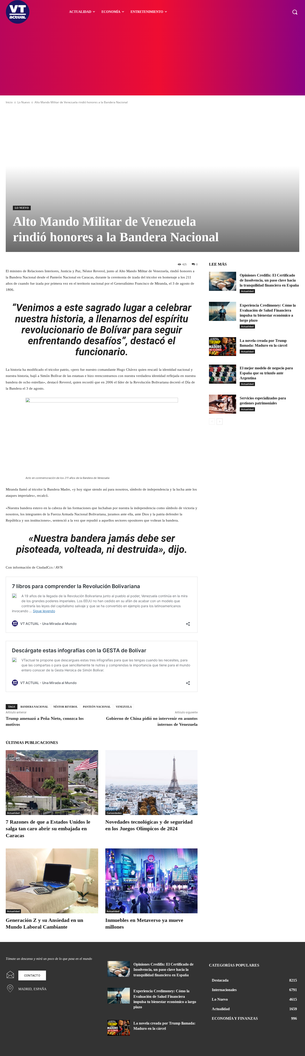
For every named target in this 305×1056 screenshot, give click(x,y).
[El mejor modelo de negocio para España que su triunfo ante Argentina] (222, 374)
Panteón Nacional (97, 706)
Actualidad (13, 813)
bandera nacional (34, 706)
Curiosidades (114, 813)
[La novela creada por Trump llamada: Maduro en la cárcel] (222, 346)
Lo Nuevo (23, 102)
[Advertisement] (152, 59)
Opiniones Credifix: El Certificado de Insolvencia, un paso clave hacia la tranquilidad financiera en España (269, 280)
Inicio (9, 102)
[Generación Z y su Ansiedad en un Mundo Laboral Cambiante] (52, 880)
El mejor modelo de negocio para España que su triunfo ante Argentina (266, 373)
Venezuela (124, 706)
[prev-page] (212, 421)
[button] (294, 11)
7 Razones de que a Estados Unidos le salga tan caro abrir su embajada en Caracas (48, 828)
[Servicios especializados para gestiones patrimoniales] (222, 404)
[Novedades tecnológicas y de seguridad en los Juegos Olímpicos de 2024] (151, 782)
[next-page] (220, 421)
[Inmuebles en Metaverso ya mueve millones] (151, 880)
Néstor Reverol (65, 706)
